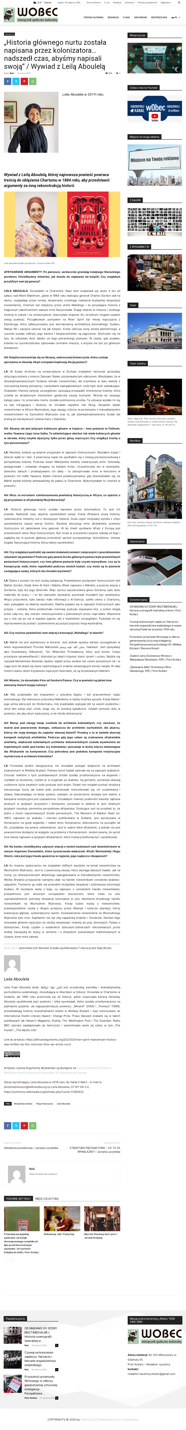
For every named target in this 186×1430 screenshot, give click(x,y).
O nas (107, 2)
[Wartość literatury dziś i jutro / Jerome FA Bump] (102, 1218)
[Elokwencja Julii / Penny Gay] (62, 1218)
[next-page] (12, 1259)
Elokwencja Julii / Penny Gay (59, 1234)
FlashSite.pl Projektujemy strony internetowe (109, 1419)
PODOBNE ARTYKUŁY (18, 1198)
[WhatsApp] (32, 81)
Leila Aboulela (16, 979)
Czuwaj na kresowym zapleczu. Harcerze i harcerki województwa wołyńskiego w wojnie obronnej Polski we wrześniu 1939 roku (155, 625)
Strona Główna (94, 2)
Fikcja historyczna (44, 1103)
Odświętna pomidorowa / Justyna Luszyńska (31, 1148)
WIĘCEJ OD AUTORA (46, 1198)
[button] (179, 2)
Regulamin (166, 2)
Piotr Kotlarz (31, 1397)
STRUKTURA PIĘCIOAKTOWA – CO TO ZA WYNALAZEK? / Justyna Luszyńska (95, 1149)
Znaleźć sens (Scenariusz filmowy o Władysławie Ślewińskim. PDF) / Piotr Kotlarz (155, 657)
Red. (12, 73)
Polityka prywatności (147, 2)
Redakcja (117, 2)
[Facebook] (7, 81)
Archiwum (129, 2)
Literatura (9, 34)
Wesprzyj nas (159, 17)
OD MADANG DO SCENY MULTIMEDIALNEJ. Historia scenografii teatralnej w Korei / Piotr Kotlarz (155, 610)
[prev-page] (6, 1259)
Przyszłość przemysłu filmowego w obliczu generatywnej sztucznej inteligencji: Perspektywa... (41, 1385)
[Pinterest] (24, 81)
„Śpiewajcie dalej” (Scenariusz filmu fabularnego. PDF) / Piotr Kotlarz (150, 669)
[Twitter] (16, 81)
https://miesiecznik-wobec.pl (43, 1174)
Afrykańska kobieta (23, 1103)
